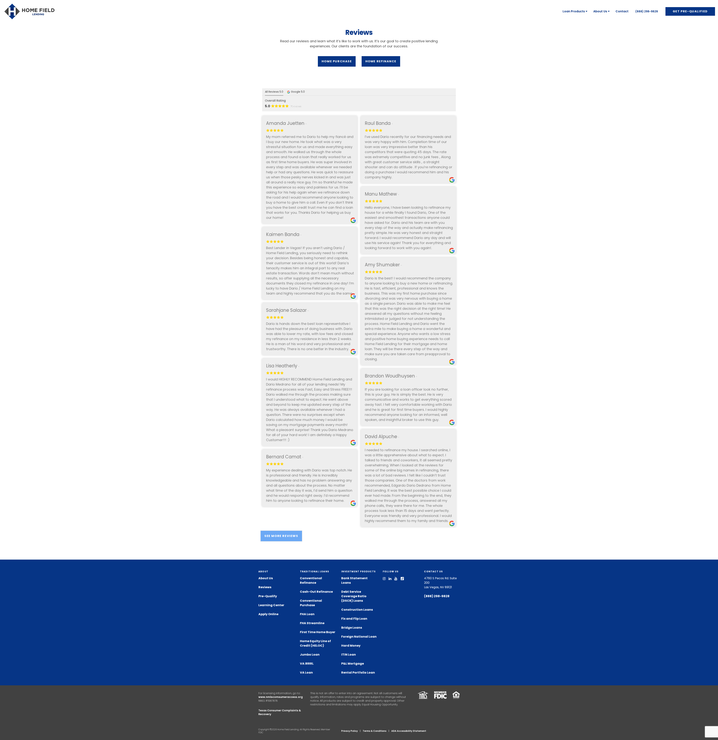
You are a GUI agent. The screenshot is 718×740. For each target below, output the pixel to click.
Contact (622, 11)
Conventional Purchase (311, 603)
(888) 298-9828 (646, 11)
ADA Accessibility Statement (408, 731)
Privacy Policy (349, 731)
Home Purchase (337, 61)
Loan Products (574, 11)
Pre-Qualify (267, 596)
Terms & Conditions (374, 731)
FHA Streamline (312, 623)
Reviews (264, 587)
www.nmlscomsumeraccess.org (280, 697)
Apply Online (268, 614)
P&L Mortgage (352, 663)
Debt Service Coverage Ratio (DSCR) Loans (353, 596)
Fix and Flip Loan (354, 618)
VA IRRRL (307, 663)
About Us (600, 11)
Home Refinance (380, 61)
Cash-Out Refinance (316, 592)
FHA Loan (307, 614)
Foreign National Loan (359, 636)
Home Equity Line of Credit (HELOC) (315, 643)
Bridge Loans (351, 627)
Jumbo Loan (310, 654)
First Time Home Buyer (317, 632)
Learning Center (271, 605)
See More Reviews (281, 536)
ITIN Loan (348, 654)
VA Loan (306, 672)
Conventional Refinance (311, 580)
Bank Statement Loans (354, 580)
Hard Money (350, 645)
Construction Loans (357, 609)
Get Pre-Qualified (690, 11)
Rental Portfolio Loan (358, 672)
